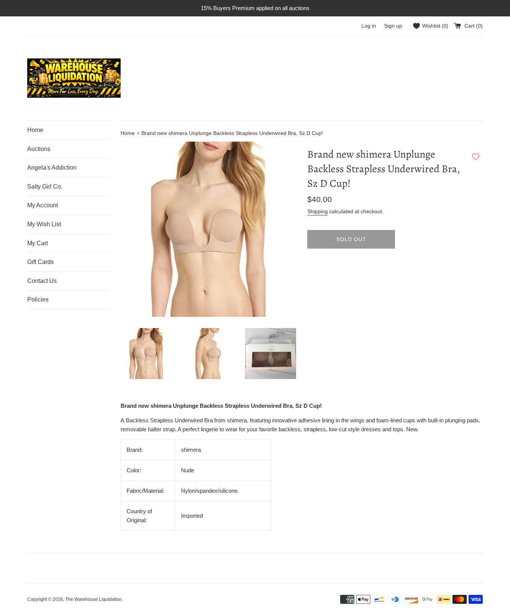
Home (35, 130)
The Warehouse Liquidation (93, 599)
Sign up (393, 26)
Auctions (38, 149)
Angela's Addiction (52, 167)
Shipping (317, 211)
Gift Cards (40, 262)
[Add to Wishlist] (476, 156)
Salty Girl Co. (44, 186)
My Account (42, 205)
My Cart (37, 243)
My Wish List (44, 224)
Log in (368, 26)
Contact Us (42, 281)
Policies (38, 299)
